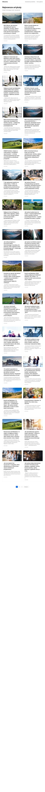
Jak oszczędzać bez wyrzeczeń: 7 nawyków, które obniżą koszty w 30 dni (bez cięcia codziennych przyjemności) (11, 466)
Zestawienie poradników (30, 1)
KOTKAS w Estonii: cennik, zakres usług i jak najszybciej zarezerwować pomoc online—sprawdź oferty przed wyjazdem (33, 91)
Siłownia (5, 2)
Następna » (26, 486)
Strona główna (40, 1)
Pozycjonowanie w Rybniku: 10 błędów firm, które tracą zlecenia (33, 402)
